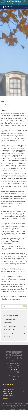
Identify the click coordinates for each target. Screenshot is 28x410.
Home (2, 101)
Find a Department (11, 315)
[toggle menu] (25, 316)
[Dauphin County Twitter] (18, 376)
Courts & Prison (10, 333)
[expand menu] (26, 6)
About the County (8, 103)
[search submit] (24, 306)
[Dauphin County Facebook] (9, 376)
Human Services (10, 326)
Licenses (7, 337)
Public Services (10, 319)
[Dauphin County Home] (14, 356)
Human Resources (10, 322)
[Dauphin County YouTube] (14, 376)
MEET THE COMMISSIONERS (14, 1)
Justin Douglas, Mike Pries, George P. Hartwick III (14, 4)
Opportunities (9, 329)
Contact (14, 379)
